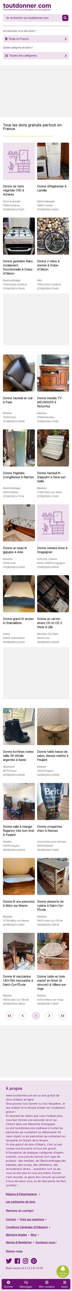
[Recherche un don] (65, 18)
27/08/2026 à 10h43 (14, 567)
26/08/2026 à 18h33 (14, 1003)
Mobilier (7, 413)
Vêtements (9, 766)
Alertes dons (63, 1274)
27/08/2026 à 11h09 (48, 496)
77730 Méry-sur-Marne (16, 920)
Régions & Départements (21, 1194)
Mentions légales (16, 1234)
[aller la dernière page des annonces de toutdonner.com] (62, 1015)
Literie (6, 634)
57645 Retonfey (45, 417)
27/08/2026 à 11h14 (13, 496)
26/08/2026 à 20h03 (14, 849)
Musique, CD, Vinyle (48, 634)
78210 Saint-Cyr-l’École (50, 920)
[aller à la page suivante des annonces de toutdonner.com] (49, 1015)
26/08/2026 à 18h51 (13, 924)
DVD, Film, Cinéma (47, 559)
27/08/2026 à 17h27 (13, 209)
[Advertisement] (36, 91)
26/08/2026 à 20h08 (48, 774)
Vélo (39, 280)
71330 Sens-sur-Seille (49, 492)
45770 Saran (10, 770)
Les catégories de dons (20, 1201)
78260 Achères (11, 205)
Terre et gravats (11, 201)
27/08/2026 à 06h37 (48, 567)
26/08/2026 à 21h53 (14, 642)
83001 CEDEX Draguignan (51, 563)
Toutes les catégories (23, 55)
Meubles (42, 413)
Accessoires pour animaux (51, 841)
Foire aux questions (32, 1219)
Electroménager (46, 201)
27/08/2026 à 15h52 (47, 209)
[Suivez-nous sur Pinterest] (34, 1262)
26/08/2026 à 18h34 (48, 924)
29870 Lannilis (45, 205)
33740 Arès (9, 563)
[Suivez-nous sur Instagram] (25, 1262)
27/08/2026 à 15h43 (14, 288)
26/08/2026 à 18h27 (48, 1003)
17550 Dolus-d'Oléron (15, 284)
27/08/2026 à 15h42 (48, 288)
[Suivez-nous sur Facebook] (17, 1262)
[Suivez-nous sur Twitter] (9, 1262)
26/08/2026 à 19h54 (48, 849)
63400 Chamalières (14, 638)
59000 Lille (43, 638)
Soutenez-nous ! (46, 1242)
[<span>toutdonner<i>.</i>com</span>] (27, 7)
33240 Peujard (45, 770)
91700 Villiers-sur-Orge (50, 999)
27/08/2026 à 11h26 (47, 421)
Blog (33, 1234)
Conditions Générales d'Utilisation (27, 1227)
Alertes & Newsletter (19, 1242)
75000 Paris (9, 417)
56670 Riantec (11, 492)
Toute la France (18, 38)
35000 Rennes (45, 845)
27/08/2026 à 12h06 (14, 421)
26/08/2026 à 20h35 (48, 642)
